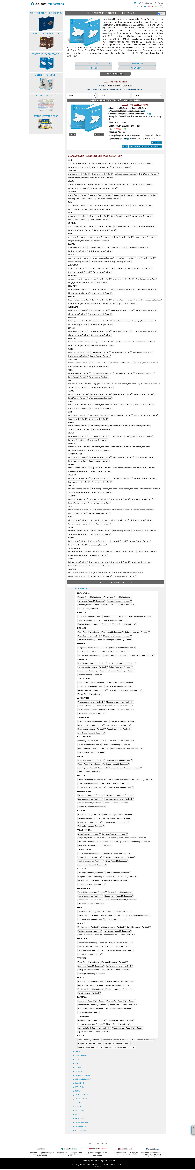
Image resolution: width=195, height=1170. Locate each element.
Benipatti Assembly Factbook (79, 447)
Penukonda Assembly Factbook (91, 950)
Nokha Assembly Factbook (78, 545)
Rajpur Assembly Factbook (78, 513)
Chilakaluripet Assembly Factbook (92, 892)
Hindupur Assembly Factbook (120, 942)
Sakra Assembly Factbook (102, 272)
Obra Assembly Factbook (98, 545)
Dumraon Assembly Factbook (143, 509)
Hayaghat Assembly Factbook (79, 572)
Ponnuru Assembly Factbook (118, 985)
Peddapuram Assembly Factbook (123, 1005)
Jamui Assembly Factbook (98, 520)
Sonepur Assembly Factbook (99, 219)
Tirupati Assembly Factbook (118, 970)
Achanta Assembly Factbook (90, 597)
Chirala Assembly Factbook (141, 616)
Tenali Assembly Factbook (89, 993)
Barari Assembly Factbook (101, 352)
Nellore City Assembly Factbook (115, 783)
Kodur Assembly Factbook (89, 1039)
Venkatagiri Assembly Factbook (91, 973)
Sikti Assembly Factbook (100, 240)
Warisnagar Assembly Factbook (125, 576)
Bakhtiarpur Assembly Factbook (79, 342)
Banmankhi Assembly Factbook (79, 373)
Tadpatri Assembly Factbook (119, 729)
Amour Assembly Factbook (78, 226)
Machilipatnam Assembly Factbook (119, 799)
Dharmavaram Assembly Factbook (92, 942)
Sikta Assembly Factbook (77, 314)
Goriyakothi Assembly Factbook (122, 363)
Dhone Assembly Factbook (89, 651)
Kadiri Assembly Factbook (89, 946)
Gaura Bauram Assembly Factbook (108, 199)
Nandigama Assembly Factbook (91, 1024)
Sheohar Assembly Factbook (98, 440)
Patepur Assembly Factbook (149, 488)
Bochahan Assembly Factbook (99, 268)
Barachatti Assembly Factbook (79, 384)
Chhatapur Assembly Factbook (79, 530)
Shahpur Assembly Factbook (101, 167)
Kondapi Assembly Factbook (90, 931)
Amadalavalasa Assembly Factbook (93, 663)
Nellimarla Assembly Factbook (91, 861)
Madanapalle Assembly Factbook (116, 1039)
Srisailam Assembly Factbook (142, 655)
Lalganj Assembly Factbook (99, 562)
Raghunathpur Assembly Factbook (146, 415)
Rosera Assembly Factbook (78, 576)
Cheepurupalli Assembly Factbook (117, 853)
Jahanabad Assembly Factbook (139, 247)
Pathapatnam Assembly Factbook (92, 671)
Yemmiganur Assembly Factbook (119, 640)
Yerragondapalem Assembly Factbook (119, 935)
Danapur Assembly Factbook (99, 499)
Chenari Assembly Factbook (122, 468)
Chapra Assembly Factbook (100, 216)
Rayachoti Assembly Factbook (91, 1047)
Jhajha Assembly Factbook (119, 520)
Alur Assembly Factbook (112, 632)
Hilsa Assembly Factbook (146, 258)
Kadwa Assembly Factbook (122, 352)
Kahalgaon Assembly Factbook (145, 478)
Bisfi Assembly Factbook (100, 447)
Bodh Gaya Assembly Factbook (125, 384)
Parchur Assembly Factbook (90, 620)
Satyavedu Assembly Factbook (91, 966)
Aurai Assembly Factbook (77, 268)
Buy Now (158, 146)
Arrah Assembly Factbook (98, 163)
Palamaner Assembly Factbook (115, 880)
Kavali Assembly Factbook (142, 779)
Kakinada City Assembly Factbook (121, 1001)
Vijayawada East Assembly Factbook (127, 1028)
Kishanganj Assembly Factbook (144, 226)
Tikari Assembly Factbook (99, 282)
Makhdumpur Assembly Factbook (101, 251)
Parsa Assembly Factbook (77, 219)
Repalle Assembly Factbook (115, 620)
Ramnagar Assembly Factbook (147, 310)
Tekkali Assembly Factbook (90, 674)
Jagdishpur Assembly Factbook (142, 163)
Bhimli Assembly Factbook (89, 834)
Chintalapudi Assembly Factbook (92, 911)
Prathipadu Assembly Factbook (91, 989)
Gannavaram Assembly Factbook (121, 682)
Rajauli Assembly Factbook (78, 398)
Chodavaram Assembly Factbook (120, 702)
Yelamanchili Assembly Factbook (91, 713)
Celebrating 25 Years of (91, 1160)
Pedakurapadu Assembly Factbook (92, 900)
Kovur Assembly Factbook (89, 783)
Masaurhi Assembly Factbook (142, 499)
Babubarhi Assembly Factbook (79, 289)
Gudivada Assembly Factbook (90, 799)
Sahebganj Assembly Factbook (79, 429)
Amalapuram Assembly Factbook (92, 682)
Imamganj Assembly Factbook (124, 279)
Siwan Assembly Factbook (78, 419)
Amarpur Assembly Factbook (78, 205)
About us (148, 3)
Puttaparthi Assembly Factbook (119, 950)
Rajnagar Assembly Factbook (102, 293)
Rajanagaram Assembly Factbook (92, 752)
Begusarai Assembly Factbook (124, 300)
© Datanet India (98, 1167)
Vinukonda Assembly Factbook (91, 903)
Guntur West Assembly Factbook (121, 981)
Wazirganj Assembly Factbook (102, 387)
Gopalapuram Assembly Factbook (119, 741)
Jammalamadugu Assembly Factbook (118, 814)
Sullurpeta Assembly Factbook (91, 970)
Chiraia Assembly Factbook (100, 436)
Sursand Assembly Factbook (101, 335)
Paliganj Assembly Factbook (78, 503)
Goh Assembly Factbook (97, 541)
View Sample (99, 134)
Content (72, 134)
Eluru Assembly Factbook (89, 915)
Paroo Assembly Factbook (140, 426)
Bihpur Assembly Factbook (101, 478)
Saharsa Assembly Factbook (78, 178)
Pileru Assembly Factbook (142, 1039)
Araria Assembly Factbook (77, 237)
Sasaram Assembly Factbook (100, 471)
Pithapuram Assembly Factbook (91, 1008)
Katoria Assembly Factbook (78, 209)
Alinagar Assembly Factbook (78, 195)
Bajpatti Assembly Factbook (78, 331)
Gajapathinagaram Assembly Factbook (120, 857)
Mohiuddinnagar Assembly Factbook (104, 488)
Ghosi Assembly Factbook (116, 247)
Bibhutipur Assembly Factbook (79, 488)
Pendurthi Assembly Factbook (121, 709)
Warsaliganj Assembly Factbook (100, 398)
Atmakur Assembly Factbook (90, 779)
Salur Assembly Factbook (89, 771)
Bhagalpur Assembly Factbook (79, 478)
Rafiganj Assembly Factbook (78, 282)
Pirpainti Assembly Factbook (102, 482)
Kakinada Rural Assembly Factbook (92, 1005)
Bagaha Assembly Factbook (78, 310)
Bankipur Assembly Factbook (103, 342)
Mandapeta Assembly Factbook (119, 686)
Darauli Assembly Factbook (100, 415)
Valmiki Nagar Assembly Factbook (100, 314)
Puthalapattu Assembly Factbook (92, 884)
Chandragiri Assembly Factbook (91, 873)
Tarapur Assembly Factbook (101, 524)
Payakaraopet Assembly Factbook (92, 709)
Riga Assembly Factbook (77, 440)
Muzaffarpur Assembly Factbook (80, 272)
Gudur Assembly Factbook (89, 962)
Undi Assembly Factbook (88, 608)
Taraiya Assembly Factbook (99, 366)
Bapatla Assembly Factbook (116, 616)
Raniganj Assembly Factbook (78, 240)
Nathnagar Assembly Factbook (79, 482)
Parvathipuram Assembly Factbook (92, 768)
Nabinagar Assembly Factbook (140, 541)
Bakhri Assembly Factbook (102, 300)
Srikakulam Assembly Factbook (121, 671)
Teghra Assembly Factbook (127, 303)
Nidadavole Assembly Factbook (116, 744)
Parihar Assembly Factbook (123, 331)
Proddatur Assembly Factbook (117, 822)
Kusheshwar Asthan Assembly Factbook (128, 572)
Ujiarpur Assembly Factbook (102, 492)
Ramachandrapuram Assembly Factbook (125, 690)
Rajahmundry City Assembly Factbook (93, 748)
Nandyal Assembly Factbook (90, 655)
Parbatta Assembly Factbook (78, 188)
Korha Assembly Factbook (145, 373)
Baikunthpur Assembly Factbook (80, 321)
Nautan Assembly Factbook (145, 457)
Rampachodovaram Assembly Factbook (125, 768)
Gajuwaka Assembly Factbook (115, 834)
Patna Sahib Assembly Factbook (102, 345)
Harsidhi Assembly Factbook (102, 551)
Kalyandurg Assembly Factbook (91, 725)
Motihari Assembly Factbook (78, 555)
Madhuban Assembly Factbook (142, 436)
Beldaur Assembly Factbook (98, 184)
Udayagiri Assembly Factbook (120, 787)
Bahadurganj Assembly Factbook (100, 226)
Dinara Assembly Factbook (122, 509)
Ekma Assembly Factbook (100, 363)
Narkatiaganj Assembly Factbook (123, 310)
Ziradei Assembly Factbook (99, 419)
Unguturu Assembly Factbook (118, 919)
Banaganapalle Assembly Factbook (120, 647)
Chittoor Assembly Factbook (118, 873)
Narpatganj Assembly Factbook (146, 237)
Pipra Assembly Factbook (122, 530)
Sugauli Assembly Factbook (99, 461)
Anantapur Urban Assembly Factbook (93, 721)
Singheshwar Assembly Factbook (145, 530)
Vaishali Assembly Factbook (102, 429)
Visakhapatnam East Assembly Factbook (128, 838)
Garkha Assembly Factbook (121, 216)
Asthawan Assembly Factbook (79, 258)
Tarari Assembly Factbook (122, 167)
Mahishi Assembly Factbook (149, 174)
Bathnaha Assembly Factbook (101, 331)
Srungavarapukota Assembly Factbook (94, 838)
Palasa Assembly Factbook (121, 667)
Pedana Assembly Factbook (116, 803)
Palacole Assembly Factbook (119, 601)
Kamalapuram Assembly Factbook (117, 818)
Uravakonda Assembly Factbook (91, 733)
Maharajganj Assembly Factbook (146, 363)
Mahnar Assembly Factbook (121, 562)
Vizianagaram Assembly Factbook (92, 865)
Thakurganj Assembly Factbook (105, 230)
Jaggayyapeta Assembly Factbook (92, 1020)
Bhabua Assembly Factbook (78, 468)
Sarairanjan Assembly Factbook (79, 492)
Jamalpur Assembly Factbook (98, 405)
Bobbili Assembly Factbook (89, 853)
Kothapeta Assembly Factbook (91, 686)
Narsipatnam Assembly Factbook (119, 706)
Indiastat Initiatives (97, 1143)
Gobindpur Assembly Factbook (101, 394)
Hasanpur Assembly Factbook (120, 184)
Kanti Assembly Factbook (99, 426)
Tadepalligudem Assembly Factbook (93, 605)
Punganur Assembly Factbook (90, 1043)
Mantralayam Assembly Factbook (117, 636)
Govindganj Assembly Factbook (79, 551)
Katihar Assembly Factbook (143, 352)
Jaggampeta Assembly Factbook (91, 1001)
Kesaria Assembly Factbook (147, 551)
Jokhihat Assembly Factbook (123, 237)
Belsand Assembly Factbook (78, 436)
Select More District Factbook (141, 146)
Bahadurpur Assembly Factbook (101, 195)
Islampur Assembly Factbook (78, 261)
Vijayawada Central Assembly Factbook (94, 1028)
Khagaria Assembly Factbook (142, 184)
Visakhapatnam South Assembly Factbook (132, 841)
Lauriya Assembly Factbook (100, 310)
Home (125, 146)
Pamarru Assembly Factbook (90, 803)
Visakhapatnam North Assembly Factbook (95, 841)
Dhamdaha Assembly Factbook (103, 373)
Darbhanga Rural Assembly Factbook (81, 199)
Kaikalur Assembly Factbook (113, 915)
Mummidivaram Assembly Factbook (93, 690)
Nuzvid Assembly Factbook (138, 915)
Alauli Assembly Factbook (77, 184)
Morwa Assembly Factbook (128, 488)
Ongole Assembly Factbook (90, 935)
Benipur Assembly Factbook (124, 195)
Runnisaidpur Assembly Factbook (146, 331)
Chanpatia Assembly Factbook (101, 457)
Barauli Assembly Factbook (103, 321)
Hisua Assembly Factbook (123, 394)
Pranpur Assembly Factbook (100, 356)
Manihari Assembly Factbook (78, 356)
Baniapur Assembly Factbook (78, 363)
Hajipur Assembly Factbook (78, 562)
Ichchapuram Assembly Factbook (123, 663)
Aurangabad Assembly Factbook (79, 279)
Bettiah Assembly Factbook (78, 457)
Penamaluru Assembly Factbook (91, 806)
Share (162, 13)
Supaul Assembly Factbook (78, 534)
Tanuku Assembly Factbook (122, 605)
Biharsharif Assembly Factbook (103, 258)
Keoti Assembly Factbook (77, 450)
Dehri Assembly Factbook (77, 541)
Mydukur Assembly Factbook (90, 822)
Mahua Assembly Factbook (141, 562)
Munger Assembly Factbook (78, 408)
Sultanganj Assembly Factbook (101, 209)
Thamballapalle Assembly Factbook (120, 1047)
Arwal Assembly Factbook (77, 247)
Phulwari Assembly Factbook (100, 503)
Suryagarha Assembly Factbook (101, 408)
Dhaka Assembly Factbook (120, 436)
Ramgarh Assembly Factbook (99, 513)
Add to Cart (156, 142)
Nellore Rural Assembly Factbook (92, 787)
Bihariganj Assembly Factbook (103, 174)
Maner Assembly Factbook (121, 499)
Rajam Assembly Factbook (116, 861)
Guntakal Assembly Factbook (123, 721)
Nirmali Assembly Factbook (101, 530)
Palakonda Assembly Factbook (116, 764)
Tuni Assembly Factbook (88, 1012)
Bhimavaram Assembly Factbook (117, 597)
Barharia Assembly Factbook (78, 415)
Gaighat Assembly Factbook (121, 268)
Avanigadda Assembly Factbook (91, 795)
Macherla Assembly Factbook (90, 896)
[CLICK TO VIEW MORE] (46, 18)
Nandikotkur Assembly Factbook (116, 651)
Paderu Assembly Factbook (89, 764)
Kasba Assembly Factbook (125, 373)
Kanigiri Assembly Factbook (139, 927)
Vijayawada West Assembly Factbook (94, 1032)
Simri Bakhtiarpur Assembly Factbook (104, 188)
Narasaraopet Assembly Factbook (118, 896)
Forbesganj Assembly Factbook (100, 237)
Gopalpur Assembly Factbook (122, 478)
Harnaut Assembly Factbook (125, 258)
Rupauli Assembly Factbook (99, 377)
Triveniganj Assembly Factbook (100, 534)
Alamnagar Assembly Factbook (79, 174)
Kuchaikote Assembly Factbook (101, 324)
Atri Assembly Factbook (97, 247)
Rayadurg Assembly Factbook (118, 725)
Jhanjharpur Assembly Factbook (102, 289)
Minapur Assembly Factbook (120, 426)
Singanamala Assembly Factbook (92, 729)
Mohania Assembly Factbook (78, 471)
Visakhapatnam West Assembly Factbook (95, 845)
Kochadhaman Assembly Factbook (80, 230)
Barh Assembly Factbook (77, 405)
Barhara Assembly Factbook (119, 163)
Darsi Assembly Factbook (89, 927)
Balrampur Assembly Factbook (79, 352)
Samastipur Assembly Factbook (101, 576)
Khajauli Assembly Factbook (126, 289)
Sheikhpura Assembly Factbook (141, 520)
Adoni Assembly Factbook (89, 632)
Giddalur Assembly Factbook (113, 927)
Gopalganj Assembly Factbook (145, 321)
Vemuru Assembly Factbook (124, 624)
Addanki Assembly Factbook (90, 616)
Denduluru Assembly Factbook (120, 911)
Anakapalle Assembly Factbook (91, 702)
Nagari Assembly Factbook (89, 880)
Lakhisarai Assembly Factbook (121, 405)
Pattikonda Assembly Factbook (91, 640)
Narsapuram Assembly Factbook (91, 601)
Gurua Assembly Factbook (102, 279)
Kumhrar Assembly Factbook (78, 345)
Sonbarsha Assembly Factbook (101, 178)
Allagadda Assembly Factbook (91, 647)
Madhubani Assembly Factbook (99, 450)
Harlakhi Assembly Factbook (120, 447)
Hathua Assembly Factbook (78, 324)
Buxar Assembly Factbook (101, 509)
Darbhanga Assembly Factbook (147, 195)
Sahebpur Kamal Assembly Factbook (103, 303)
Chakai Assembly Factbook (78, 520)
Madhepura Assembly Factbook (126, 174)
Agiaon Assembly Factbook (78, 163)
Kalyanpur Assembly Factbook (124, 551)
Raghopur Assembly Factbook (79, 566)
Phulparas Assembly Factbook (79, 293)
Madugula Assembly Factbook (91, 706)
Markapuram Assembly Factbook (117, 931)
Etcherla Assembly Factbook (90, 857)
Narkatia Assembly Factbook (123, 457)
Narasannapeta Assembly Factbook (93, 667)
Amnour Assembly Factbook (78, 216)
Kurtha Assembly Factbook (78, 251)
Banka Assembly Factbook (100, 205)
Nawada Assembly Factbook (144, 394)
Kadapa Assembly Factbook (90, 818)
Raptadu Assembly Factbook (90, 954)
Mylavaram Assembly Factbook (121, 1020)
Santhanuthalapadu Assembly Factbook (94, 624)
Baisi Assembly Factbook (123, 226)
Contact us (159, 3)
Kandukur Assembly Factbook (116, 779)
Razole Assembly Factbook (89, 694)
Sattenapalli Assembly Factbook (122, 900)
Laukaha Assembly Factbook (147, 289)
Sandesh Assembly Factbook (78, 167)
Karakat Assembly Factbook (117, 541)
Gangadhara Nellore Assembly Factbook (95, 876)
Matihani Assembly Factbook (78, 303)
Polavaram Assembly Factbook (91, 919)
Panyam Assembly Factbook (116, 655)
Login (141, 3)
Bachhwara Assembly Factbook (79, 300)
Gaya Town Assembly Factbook (148, 384)
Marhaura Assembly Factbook (142, 216)
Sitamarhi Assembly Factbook (79, 335)
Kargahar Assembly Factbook (144, 468)
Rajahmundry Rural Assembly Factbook (127, 748)
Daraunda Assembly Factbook (122, 415)
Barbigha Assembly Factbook (78, 394)
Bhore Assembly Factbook (123, 321)
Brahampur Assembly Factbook (79, 509)
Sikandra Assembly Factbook (78, 524)
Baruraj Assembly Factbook (78, 426)
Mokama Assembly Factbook (144, 405)
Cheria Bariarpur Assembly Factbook (149, 300)
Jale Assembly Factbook (141, 447)
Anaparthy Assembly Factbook (91, 741)
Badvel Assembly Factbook (89, 814)
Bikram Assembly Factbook (78, 499)
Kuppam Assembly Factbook (125, 876)
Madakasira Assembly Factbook (114, 946)
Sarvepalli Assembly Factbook (115, 962)
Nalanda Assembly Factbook (101, 261)
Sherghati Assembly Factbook (79, 387)
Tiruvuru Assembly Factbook (118, 1024)
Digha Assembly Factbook (124, 342)
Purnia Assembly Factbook (78, 377)
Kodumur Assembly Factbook (137, 632)
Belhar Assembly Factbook (120, 205)
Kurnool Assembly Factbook (90, 636)
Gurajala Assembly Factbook (120, 892)
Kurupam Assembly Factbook (119, 760)
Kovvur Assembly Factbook (89, 744)
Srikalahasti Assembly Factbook (119, 966)
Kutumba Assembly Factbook (146, 279)
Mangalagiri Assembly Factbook (91, 985)
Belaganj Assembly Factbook (102, 384)
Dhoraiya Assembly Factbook (142, 205)
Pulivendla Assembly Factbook (91, 826)
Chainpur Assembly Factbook (100, 468)
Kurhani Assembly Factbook (143, 268)
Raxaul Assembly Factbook (78, 461)
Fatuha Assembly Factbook (145, 342)
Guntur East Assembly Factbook (91, 981)
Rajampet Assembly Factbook (117, 1043)
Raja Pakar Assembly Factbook (102, 566)
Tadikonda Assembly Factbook (119, 989)
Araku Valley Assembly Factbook (92, 760)
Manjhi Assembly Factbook (78, 366)
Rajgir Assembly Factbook (121, 261)
